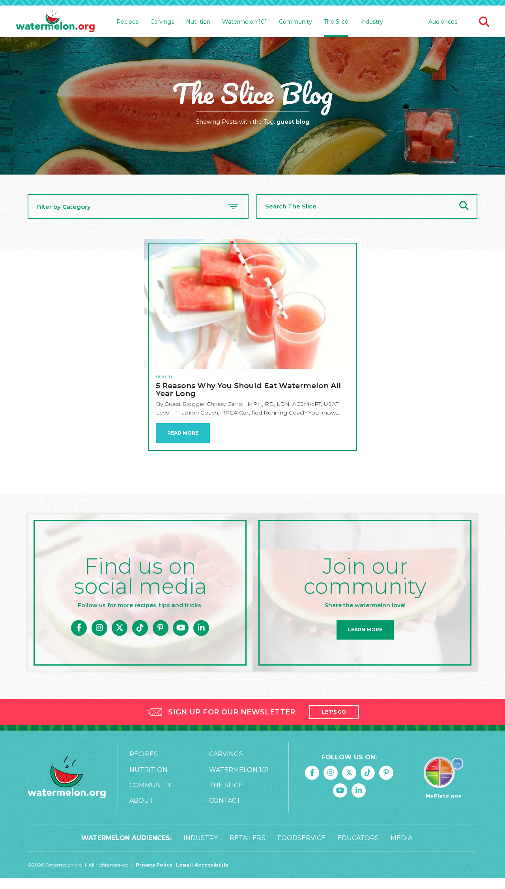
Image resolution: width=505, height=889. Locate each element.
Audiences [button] (442, 21)
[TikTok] (140, 628)
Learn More (365, 629)
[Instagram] (99, 628)
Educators (358, 838)
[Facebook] (79, 628)
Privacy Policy (154, 865)
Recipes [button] (127, 21)
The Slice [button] (336, 21)
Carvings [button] (162, 21)
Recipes (143, 754)
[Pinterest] (160, 628)
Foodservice (301, 838)
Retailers (248, 838)
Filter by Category (63, 206)
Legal (184, 865)
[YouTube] (181, 628)
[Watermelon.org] (55, 21)
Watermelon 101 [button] (244, 21)
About (141, 800)
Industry (371, 21)
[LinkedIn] (201, 628)
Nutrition (148, 770)
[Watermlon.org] (67, 777)
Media (401, 838)
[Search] (463, 206)
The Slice (226, 785)
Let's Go (334, 712)
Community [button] (295, 21)
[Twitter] (119, 628)
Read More (182, 433)
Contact (225, 800)
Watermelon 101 (238, 770)
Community (150, 785)
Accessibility (211, 865)
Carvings (226, 754)
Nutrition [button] (198, 21)
